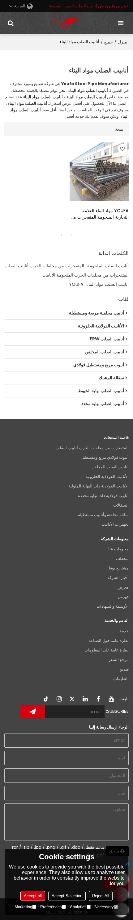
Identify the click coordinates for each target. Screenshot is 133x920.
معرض (123, 587)
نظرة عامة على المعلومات (106, 650)
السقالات (121, 505)
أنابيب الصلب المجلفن (110, 467)
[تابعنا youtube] (111, 698)
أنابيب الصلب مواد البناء (107, 284)
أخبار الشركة (118, 578)
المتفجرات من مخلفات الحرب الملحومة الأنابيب (85, 275)
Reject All (100, 895)
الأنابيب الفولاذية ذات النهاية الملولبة (98, 486)
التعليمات (121, 679)
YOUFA (76, 284)
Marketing (23, 907)
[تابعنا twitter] (72, 698)
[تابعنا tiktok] (46, 698)
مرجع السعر (119, 660)
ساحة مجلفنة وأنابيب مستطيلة (103, 515)
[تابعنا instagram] (59, 698)
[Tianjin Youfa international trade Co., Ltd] (64, 23)
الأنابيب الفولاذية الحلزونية (107, 476)
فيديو (124, 669)
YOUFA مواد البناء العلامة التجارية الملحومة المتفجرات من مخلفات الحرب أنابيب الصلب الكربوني (99, 213)
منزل (122, 42)
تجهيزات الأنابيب (115, 524)
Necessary (104, 907)
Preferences (51, 907)
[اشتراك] (32, 711)
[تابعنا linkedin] (85, 698)
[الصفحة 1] (61, 235)
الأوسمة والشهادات (113, 606)
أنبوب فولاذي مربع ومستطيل (105, 457)
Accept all (33, 895)
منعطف (122, 558)
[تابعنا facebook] (98, 698)
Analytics (78, 907)
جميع (108, 42)
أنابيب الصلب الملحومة (108, 266)
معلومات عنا (118, 549)
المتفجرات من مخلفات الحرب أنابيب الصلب (44, 266)
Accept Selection (67, 895)
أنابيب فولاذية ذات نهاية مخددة (103, 496)
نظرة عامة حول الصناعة (108, 640)
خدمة (124, 631)
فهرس (123, 597)
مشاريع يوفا (119, 568)
